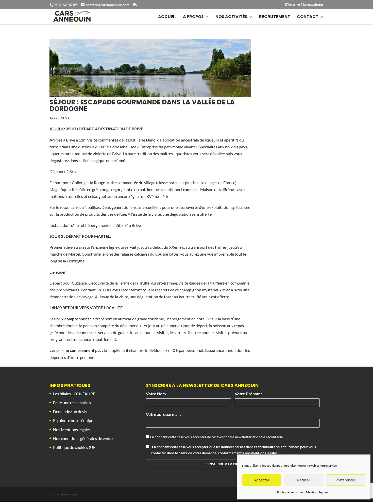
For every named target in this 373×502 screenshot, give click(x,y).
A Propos (193, 17)
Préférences (345, 480)
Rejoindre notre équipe (73, 420)
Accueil (167, 17)
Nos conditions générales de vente (83, 438)
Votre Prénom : (249, 393)
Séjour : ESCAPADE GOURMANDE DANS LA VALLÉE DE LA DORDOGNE (142, 105)
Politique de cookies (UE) (75, 447)
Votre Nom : (158, 393)
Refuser (303, 480)
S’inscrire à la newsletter (304, 5)
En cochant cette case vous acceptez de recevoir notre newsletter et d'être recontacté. (216, 437)
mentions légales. (265, 453)
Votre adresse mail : (164, 414)
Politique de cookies (290, 492)
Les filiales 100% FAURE (74, 393)
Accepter (261, 480)
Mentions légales (317, 492)
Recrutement (274, 17)
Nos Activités (231, 17)
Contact (307, 17)
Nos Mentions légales (72, 429)
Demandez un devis (70, 411)
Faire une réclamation (72, 402)
